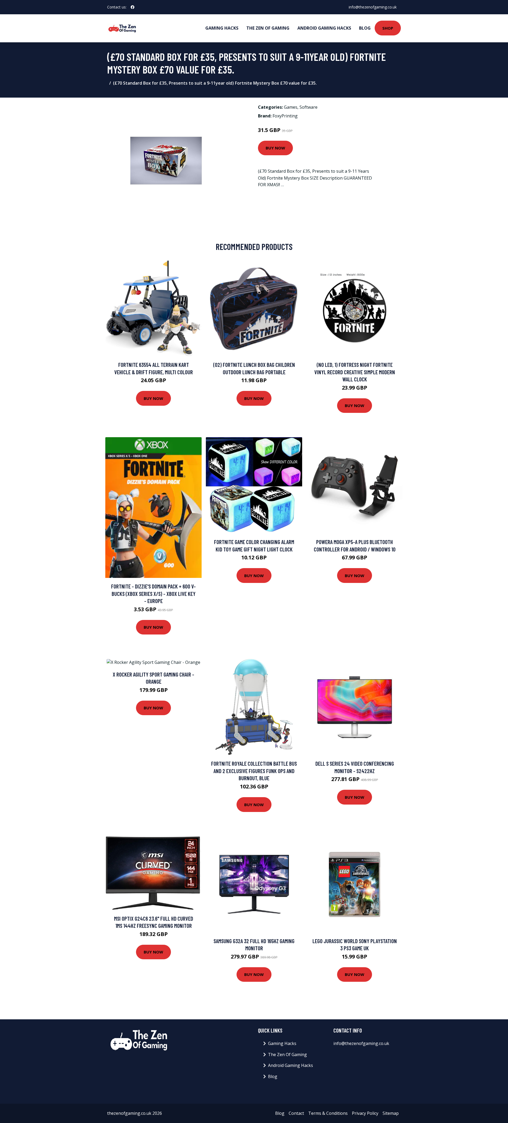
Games (290, 107)
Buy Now (275, 147)
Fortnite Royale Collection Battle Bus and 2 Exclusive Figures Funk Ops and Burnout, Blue (254, 770)
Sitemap (391, 1113)
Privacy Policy (365, 1113)
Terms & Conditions (328, 1113)
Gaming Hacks (221, 28)
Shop (387, 28)
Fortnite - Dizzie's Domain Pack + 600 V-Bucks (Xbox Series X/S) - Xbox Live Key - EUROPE (153, 593)
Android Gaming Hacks (324, 28)
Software (309, 107)
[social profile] (133, 7)
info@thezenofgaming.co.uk (373, 7)
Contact (296, 1113)
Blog (365, 28)
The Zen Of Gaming (267, 28)
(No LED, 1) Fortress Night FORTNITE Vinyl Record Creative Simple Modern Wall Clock (354, 371)
